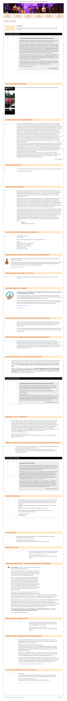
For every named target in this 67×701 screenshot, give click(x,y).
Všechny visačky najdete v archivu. (17, 267)
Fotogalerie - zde (20, 307)
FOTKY (17, 15)
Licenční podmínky (60, 697)
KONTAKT (49, 15)
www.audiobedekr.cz (21, 326)
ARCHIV (38, 15)
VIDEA (28, 15)
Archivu (30, 347)
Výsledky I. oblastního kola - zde (23, 305)
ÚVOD (7, 15)
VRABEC (59, 15)
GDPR (23, 697)
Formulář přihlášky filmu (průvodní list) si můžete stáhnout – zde (31, 663)
